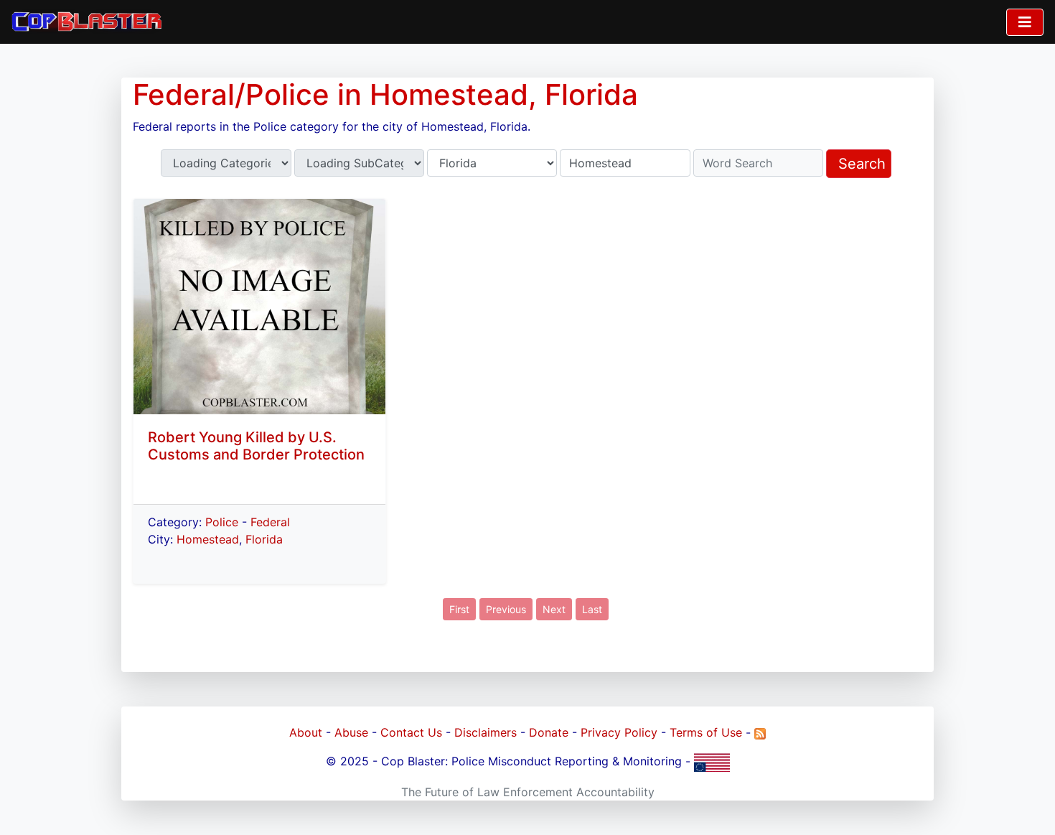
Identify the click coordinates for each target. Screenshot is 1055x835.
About (305, 732)
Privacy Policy (619, 732)
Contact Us (411, 732)
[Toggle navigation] (1025, 22)
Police (221, 522)
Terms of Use (706, 732)
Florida (264, 539)
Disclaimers (485, 732)
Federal (270, 522)
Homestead (208, 539)
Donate (548, 732)
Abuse (351, 732)
